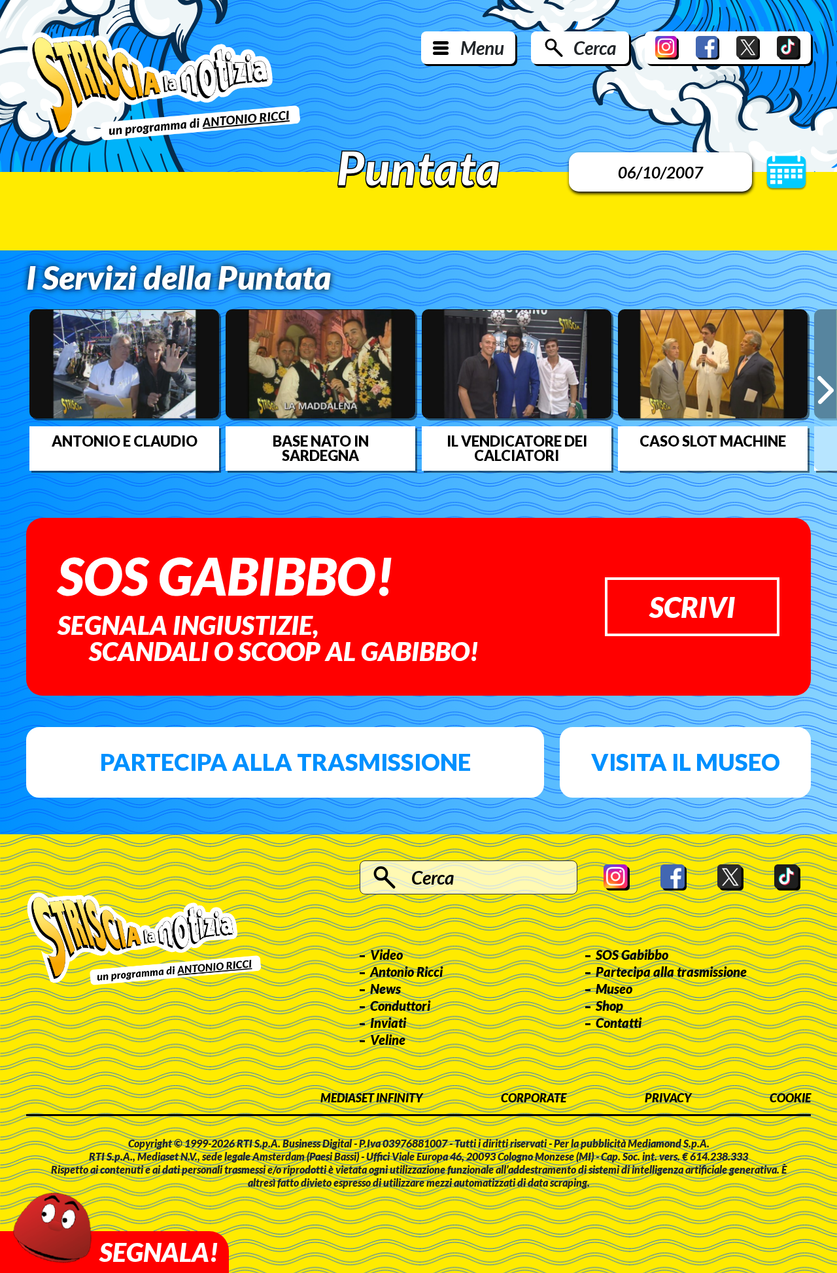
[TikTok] (788, 47)
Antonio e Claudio (124, 441)
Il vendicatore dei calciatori (517, 448)
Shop (609, 1005)
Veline (387, 1039)
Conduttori (400, 1005)
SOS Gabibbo (632, 954)
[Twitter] (748, 47)
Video (386, 954)
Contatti (618, 1022)
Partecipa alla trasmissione (285, 761)
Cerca (594, 48)
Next (825, 390)
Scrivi (692, 607)
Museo (614, 988)
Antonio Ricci (406, 971)
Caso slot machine (713, 441)
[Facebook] (707, 47)
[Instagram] (667, 47)
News (385, 988)
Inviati (388, 1022)
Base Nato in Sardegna (321, 448)
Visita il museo (685, 761)
